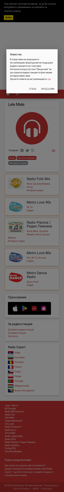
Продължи (47, 89)
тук (49, 79)
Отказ (32, 89)
